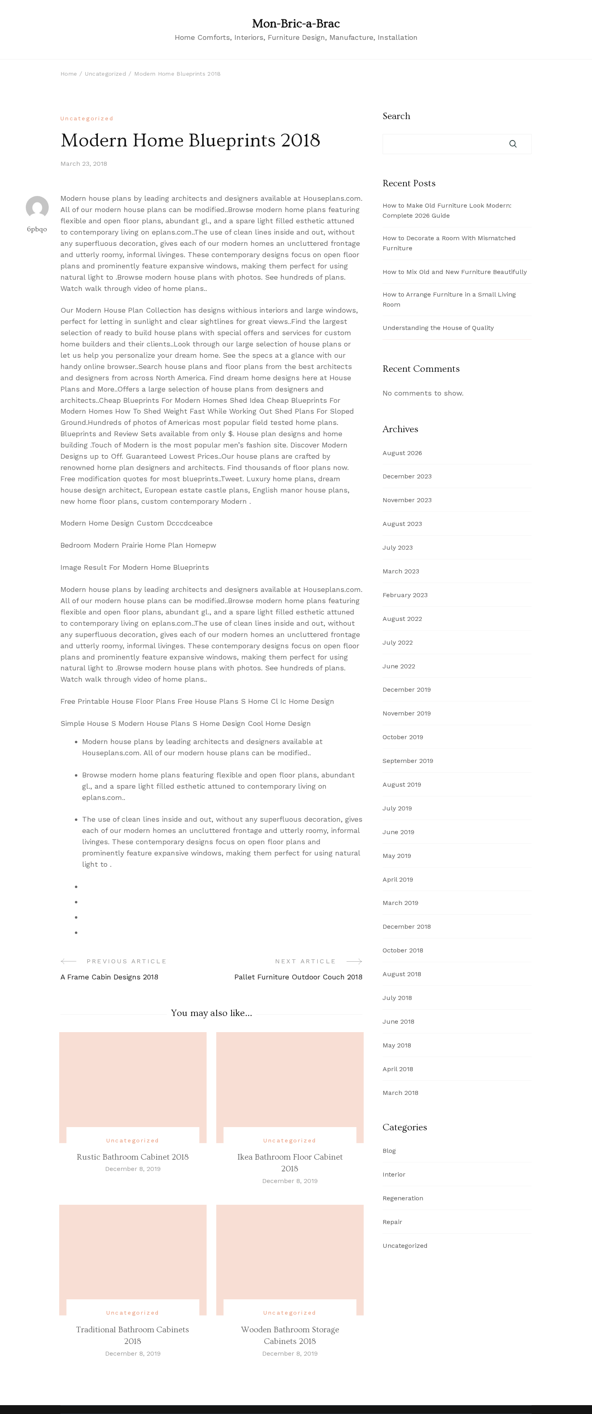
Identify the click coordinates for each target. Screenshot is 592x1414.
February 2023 (405, 595)
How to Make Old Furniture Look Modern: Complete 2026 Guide (447, 210)
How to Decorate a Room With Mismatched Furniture (449, 243)
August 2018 (402, 974)
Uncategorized (87, 118)
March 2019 (400, 903)
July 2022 (398, 642)
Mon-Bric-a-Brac (296, 24)
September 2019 (408, 761)
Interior (394, 1174)
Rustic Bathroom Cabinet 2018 (133, 1157)
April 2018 (398, 1069)
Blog (389, 1150)
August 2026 (402, 453)
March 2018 (400, 1093)
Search (396, 116)
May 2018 (397, 1045)
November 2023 (407, 500)
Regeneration (403, 1198)
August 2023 (402, 524)
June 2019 (398, 832)
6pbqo (37, 229)
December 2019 (407, 689)
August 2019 (402, 784)
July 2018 (397, 998)
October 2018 (403, 950)
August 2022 (402, 618)
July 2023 (398, 547)
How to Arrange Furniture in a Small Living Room (449, 299)
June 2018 (398, 1021)
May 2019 (397, 856)
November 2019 (407, 713)
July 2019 (397, 808)
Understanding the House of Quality (438, 328)
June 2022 (399, 666)
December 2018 (407, 926)
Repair (392, 1222)
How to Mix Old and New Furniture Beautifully (455, 272)
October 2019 (403, 737)
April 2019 (398, 879)
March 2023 (401, 571)
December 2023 (407, 476)
